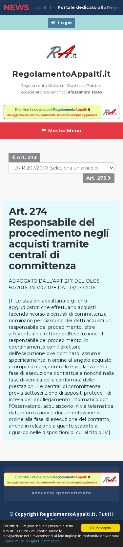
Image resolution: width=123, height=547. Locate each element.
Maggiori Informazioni (43, 541)
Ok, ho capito (100, 527)
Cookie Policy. (14, 541)
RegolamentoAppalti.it (61, 74)
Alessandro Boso (84, 92)
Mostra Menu (64, 131)
